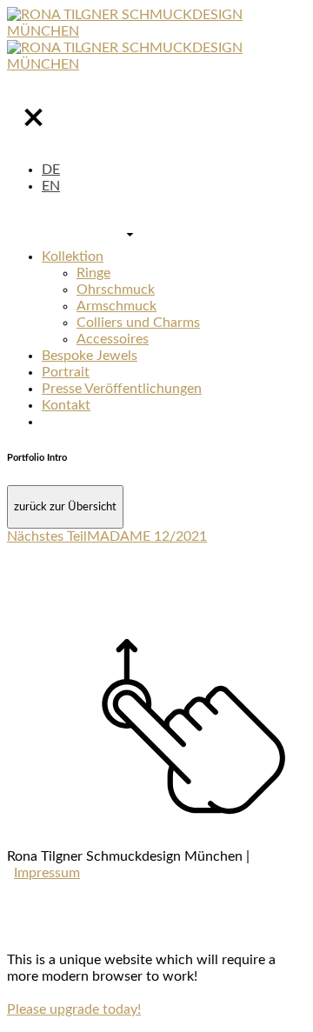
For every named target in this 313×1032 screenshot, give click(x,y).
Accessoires (113, 339)
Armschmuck (116, 306)
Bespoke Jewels (89, 356)
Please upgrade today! (74, 1009)
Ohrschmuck (116, 289)
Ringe (93, 273)
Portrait (66, 372)
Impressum (47, 873)
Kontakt (66, 405)
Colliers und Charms (138, 323)
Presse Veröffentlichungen (122, 389)
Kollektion (72, 256)
